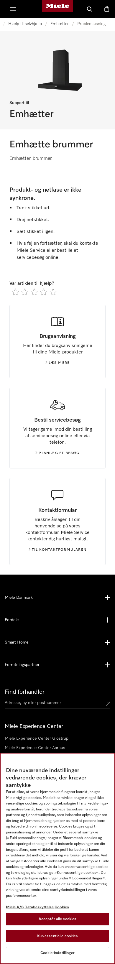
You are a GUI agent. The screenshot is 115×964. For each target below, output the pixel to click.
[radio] (15, 291)
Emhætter (59, 24)
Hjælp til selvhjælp (25, 24)
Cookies (62, 907)
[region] (57, 858)
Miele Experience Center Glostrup (36, 738)
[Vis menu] (13, 8)
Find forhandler (25, 692)
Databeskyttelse (39, 907)
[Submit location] (108, 704)
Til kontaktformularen (59, 550)
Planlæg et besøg (59, 453)
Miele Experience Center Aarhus (35, 748)
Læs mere (59, 363)
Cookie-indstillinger (57, 953)
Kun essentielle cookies (57, 936)
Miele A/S (15, 907)
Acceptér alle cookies (58, 919)
